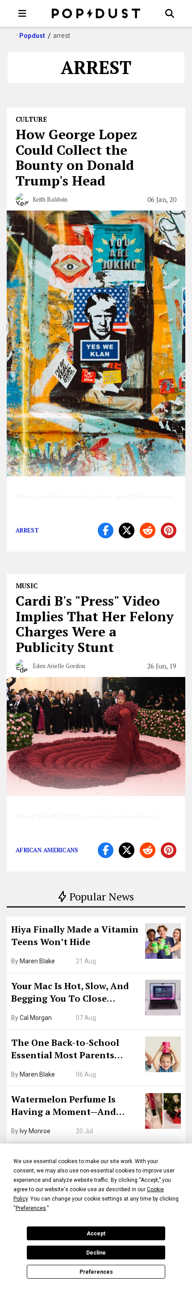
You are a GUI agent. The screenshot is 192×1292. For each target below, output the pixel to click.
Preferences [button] (31, 1208)
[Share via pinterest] (168, 530)
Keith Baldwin (50, 199)
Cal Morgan (36, 1017)
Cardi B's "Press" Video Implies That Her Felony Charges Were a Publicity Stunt (95, 624)
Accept (96, 1233)
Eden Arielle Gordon (59, 666)
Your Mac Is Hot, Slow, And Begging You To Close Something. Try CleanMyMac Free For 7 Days (75, 993)
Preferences (96, 1272)
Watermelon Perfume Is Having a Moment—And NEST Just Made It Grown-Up (74, 1106)
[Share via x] (126, 530)
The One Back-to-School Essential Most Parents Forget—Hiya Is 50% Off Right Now (76, 1049)
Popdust (32, 35)
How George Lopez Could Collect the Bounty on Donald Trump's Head (76, 157)
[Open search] (169, 13)
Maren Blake (37, 961)
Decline (96, 1253)
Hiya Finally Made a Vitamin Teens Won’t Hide (74, 935)
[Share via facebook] (105, 530)
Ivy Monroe (35, 1131)
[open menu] (22, 13)
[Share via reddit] (147, 530)
